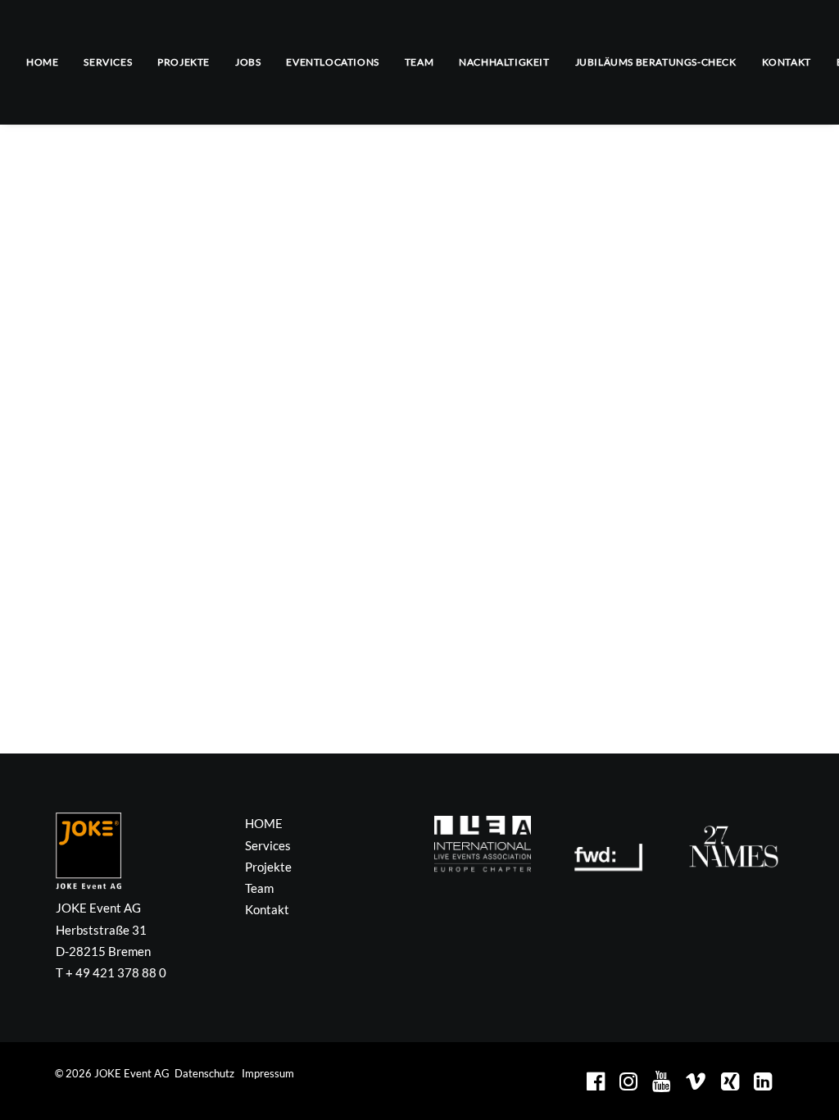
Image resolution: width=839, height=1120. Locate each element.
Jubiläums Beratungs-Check (656, 62)
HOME (42, 62)
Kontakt (786, 62)
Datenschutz (204, 1073)
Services (108, 62)
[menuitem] (48, 62)
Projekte (183, 62)
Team (419, 62)
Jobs (248, 62)
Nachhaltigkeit (504, 62)
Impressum (268, 1073)
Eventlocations (332, 62)
